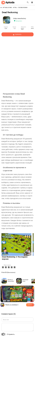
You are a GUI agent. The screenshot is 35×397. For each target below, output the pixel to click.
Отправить (11, 334)
